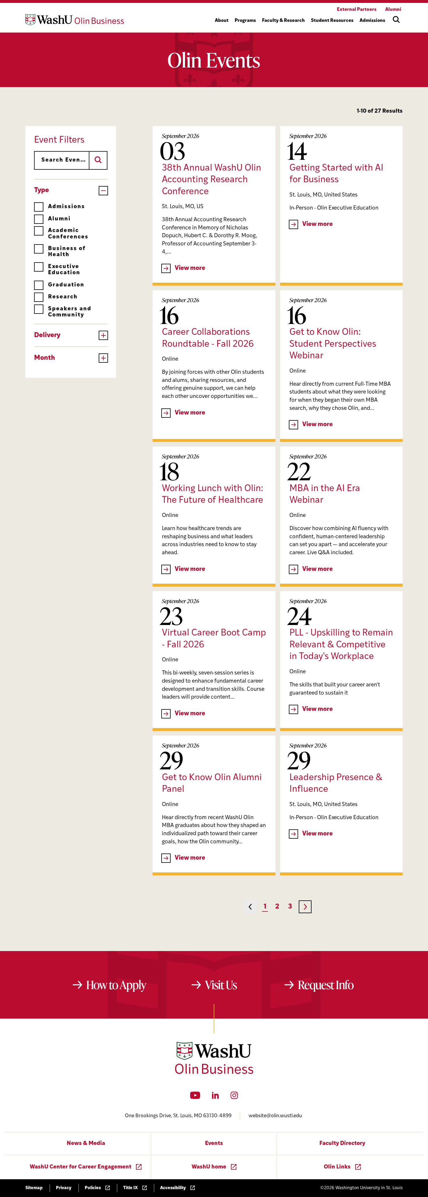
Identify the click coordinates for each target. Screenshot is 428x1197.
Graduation (66, 285)
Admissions (66, 207)
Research (63, 297)
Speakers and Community (69, 312)
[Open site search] (396, 19)
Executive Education (64, 270)
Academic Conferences (68, 234)
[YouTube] (195, 1097)
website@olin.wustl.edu (275, 1115)
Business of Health (67, 252)
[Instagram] (234, 1097)
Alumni (59, 219)
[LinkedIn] (215, 1097)
